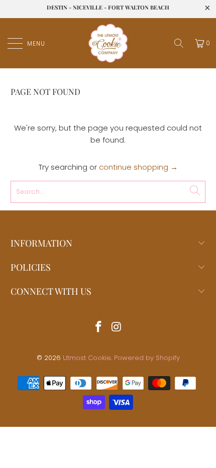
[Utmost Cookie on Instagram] (116, 327)
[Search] (178, 43)
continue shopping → (138, 167)
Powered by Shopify (147, 358)
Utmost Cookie (87, 358)
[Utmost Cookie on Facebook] (98, 327)
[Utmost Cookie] (108, 43)
